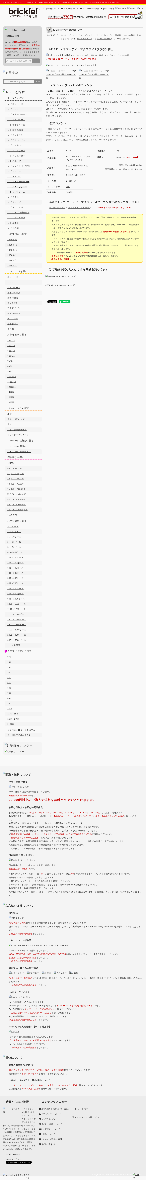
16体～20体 (13, 719)
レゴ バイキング (15, 145)
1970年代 (12, 239)
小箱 (9, 414)
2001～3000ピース (16, 635)
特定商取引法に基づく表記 (55, 1109)
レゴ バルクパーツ (16, 218)
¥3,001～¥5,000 (15, 484)
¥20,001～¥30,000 (16, 499)
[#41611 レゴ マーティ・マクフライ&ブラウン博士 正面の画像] (61, 78)
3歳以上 (11, 340)
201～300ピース (15, 563)
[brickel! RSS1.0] (140, 9)
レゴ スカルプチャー (17, 187)
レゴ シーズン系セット (18, 212)
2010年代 (81, 175)
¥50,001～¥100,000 (17, 509)
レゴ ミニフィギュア (17, 207)
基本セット (12, 323)
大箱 (9, 424)
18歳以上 (11, 402)
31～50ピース (14, 542)
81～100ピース (14, 552)
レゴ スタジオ (14, 176)
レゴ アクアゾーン (16, 150)
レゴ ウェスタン (15, 135)
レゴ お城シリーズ (16, 119)
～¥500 (11, 463)
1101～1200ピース (16, 609)
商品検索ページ (84, 39)
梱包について (48, 1134)
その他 (10, 329)
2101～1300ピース (16, 614)
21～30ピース (14, 537)
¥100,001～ (13, 515)
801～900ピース (15, 593)
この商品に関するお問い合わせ (129, 165)
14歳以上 (11, 392)
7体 (9, 693)
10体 (9, 708)
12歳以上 (11, 387)
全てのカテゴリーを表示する (21, 730)
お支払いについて (71, 9)
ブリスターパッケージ (18, 435)
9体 (9, 703)
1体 (9, 662)
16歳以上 (11, 397)
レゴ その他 (13, 228)
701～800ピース (15, 588)
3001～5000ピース (16, 640)
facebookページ (104, 39)
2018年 (69, 175)
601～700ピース (15, 583)
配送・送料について (52, 1124)
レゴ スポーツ (14, 161)
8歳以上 (11, 366)
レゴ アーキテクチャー (18, 181)
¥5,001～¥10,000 (16, 489)
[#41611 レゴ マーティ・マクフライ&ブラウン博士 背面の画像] (94, 78)
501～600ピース (15, 578)
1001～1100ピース (16, 604)
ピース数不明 (13, 645)
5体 (9, 682)
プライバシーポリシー (52, 1114)
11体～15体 (13, 714)
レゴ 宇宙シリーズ (16, 125)
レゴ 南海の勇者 (15, 130)
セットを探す (81, 1109)
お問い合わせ (108, 9)
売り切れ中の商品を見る (19, 735)
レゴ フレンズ (14, 202)
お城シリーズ (13, 287)
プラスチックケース (17, 429)
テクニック (12, 318)
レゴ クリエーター (16, 156)
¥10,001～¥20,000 (16, 494)
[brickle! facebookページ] (120, 9)
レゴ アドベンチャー (17, 140)
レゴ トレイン (14, 109)
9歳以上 (11, 371)
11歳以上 (11, 382)
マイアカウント (37, 9)
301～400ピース (15, 568)
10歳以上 (70, 192)
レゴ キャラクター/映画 (117, 55)
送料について (53, 9)
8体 (9, 698)
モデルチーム (13, 313)
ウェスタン (12, 303)
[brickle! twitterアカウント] (131, 9)
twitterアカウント (14, 1159)
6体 (9, 688)
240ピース (71, 181)
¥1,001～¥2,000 (15, 473)
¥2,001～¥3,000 (15, 479)
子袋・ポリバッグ (15, 419)
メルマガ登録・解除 (91, 9)
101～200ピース (15, 557)
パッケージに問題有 (17, 446)
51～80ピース (14, 547)
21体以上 (11, 724)
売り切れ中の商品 (94, 55)
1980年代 (12, 245)
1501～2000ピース (16, 630)
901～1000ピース (16, 599)
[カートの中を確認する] (125, 17)
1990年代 (12, 250)
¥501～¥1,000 (14, 468)
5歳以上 (11, 351)
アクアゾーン (13, 308)
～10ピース (13, 526)
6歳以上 (11, 356)
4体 (9, 677)
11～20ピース (14, 531)
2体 (9, 667)
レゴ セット (78, 55)
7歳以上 (11, 361)
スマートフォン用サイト (86, 1117)
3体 (9, 672)
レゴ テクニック (15, 197)
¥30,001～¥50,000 (16, 504)
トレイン (11, 282)
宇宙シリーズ (13, 293)
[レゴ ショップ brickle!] (23, 16)
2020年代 (12, 265)
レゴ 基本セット (15, 223)
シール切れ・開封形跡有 (19, 451)
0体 (68, 186)
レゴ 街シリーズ (15, 104)
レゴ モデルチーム (16, 192)
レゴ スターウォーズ (17, 114)
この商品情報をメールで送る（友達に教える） (122, 169)
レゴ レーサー (14, 171)
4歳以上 (11, 345)
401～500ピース (15, 573)
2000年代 (12, 255)
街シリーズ (12, 277)
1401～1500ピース (16, 624)
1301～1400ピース (16, 619)
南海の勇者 (12, 298)
